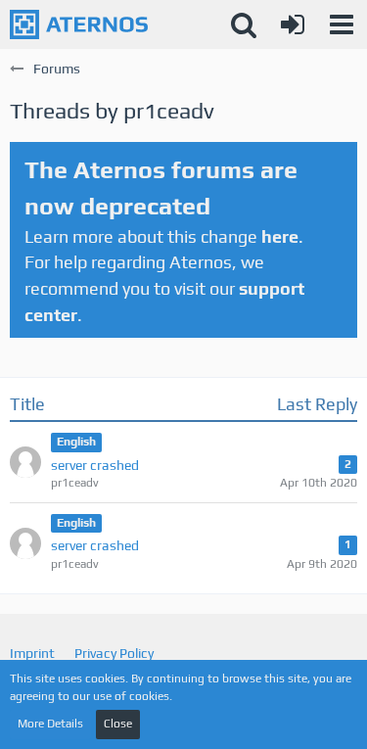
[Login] (292, 24)
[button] (341, 24)
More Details (50, 723)
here (279, 236)
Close (118, 723)
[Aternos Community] (79, 24)
